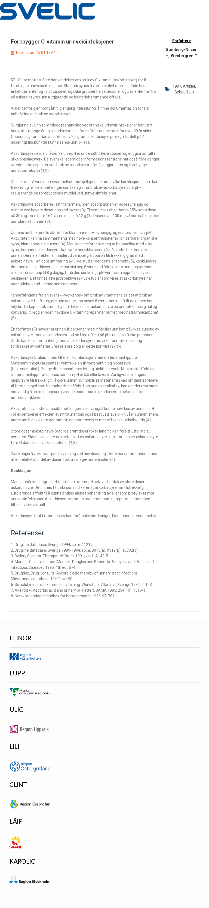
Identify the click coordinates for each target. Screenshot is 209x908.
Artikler (189, 86)
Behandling (184, 92)
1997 (177, 86)
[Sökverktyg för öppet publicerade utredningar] (47, 11)
